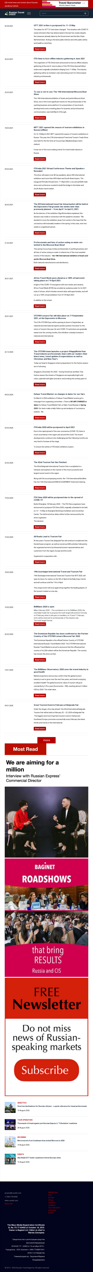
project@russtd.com (13, 1193)
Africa (50, 1200)
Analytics (22, 1103)
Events (20, 1154)
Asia (50, 1195)
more (46, 740)
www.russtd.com (11, 1201)
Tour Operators (25, 1120)
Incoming (21, 1137)
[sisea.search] (85, 13)
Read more (40, 49)
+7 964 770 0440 (11, 1197)
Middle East (53, 1192)
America (51, 1203)
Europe (51, 1197)
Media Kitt (9, 1204)
